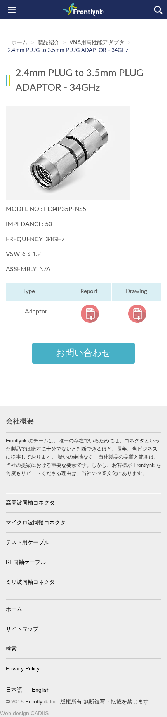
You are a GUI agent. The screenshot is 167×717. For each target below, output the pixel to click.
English (41, 690)
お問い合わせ (83, 352)
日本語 (15, 690)
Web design (14, 713)
